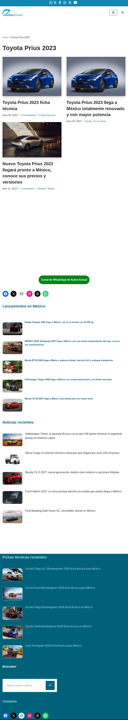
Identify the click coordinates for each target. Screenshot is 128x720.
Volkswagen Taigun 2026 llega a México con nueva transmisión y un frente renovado (68, 379)
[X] (13, 294)
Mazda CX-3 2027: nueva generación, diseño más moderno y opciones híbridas (72, 472)
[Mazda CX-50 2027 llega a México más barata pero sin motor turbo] (12, 406)
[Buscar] (122, 12)
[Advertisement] (28, 245)
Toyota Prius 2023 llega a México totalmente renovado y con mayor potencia (95, 108)
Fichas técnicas (47, 115)
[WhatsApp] (45, 294)
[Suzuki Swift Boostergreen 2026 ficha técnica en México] (12, 633)
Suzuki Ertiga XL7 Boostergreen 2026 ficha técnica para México (62, 568)
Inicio (5, 37)
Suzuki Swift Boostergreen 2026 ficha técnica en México (58, 626)
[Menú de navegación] (113, 12)
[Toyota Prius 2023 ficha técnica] (32, 76)
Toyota (88, 121)
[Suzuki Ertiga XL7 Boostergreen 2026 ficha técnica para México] (12, 575)
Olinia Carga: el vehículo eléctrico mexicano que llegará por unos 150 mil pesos (72, 453)
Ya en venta (99, 121)
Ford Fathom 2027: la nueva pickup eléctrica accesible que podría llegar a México (73, 491)
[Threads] (37, 294)
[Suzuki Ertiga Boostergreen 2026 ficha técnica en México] (12, 614)
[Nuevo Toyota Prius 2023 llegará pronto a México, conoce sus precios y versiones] (32, 139)
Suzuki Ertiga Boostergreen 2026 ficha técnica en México (59, 607)
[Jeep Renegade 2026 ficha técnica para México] (12, 652)
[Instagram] (29, 294)
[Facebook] (5, 294)
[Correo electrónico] (21, 294)
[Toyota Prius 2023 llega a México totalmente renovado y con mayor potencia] (96, 76)
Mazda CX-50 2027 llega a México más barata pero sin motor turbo (59, 398)
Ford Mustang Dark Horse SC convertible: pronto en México (60, 510)
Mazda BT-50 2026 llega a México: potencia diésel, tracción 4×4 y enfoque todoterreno (69, 360)
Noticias (42, 188)
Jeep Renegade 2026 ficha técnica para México (53, 645)
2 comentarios (28, 115)
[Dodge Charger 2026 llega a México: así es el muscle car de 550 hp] (12, 329)
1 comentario (27, 188)
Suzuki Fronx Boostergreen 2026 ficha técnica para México (60, 587)
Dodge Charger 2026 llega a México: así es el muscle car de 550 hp (59, 322)
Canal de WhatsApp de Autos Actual (64, 279)
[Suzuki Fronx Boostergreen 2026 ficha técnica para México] (12, 594)
